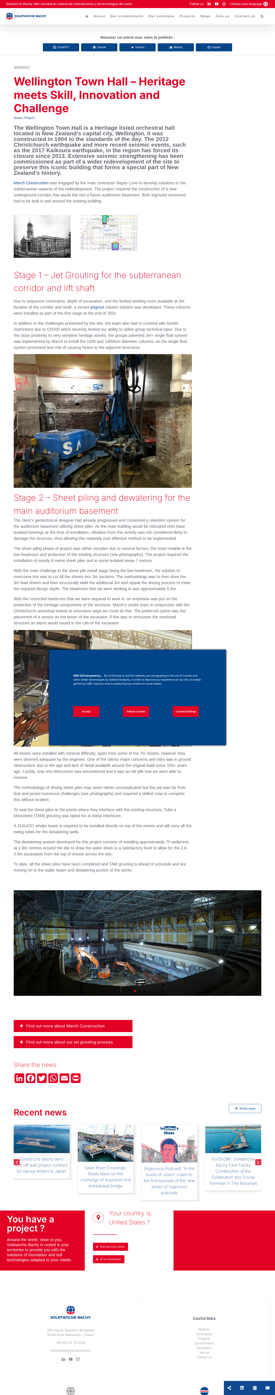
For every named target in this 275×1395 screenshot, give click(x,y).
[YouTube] (70, 1347)
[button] (262, 16)
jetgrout (97, 307)
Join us (204, 1341)
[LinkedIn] (63, 1347)
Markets (204, 1317)
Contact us (204, 1345)
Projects (204, 1327)
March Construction (31, 183)
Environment (204, 1331)
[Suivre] (242, 1388)
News (18, 118)
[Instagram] (78, 1347)
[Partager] (229, 1388)
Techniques (204, 1322)
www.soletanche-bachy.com (71, 1339)
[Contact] (267, 1388)
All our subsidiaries (110, 1247)
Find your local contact (112, 1235)
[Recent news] (254, 1388)
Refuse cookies (136, 711)
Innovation (204, 1336)
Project (29, 118)
